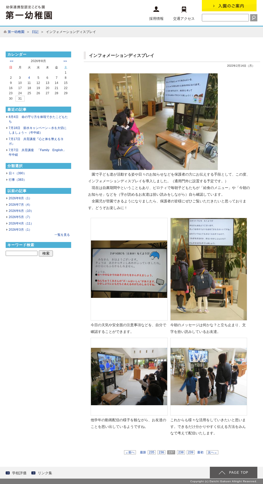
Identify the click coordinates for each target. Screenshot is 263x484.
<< (11, 61)
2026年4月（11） (21, 223)
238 (180, 452)
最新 (143, 452)
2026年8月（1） (20, 198)
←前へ (130, 452)
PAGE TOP (238, 472)
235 (151, 452)
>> (65, 61)
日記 (35, 32)
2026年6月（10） (21, 210)
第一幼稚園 (16, 32)
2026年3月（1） (20, 229)
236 (161, 452)
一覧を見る (62, 234)
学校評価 (19, 473)
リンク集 (45, 473)
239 (190, 452)
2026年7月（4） (20, 204)
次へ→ (212, 452)
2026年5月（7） (20, 217)
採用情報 (156, 18)
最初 (200, 452)
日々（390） (17, 173)
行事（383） (17, 179)
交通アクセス (184, 18)
